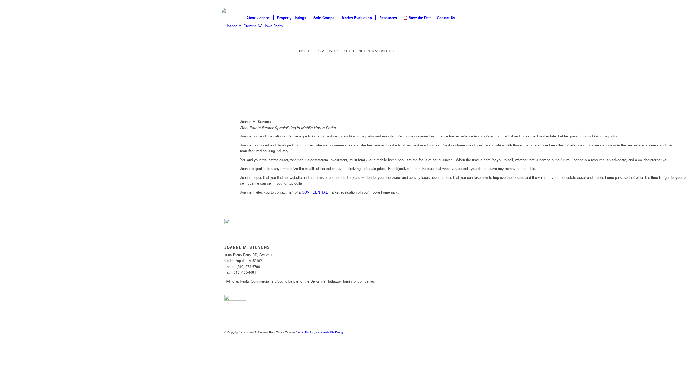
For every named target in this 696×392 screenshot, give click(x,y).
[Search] (466, 17)
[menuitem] (258, 17)
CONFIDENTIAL (315, 192)
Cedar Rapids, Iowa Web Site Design (320, 332)
